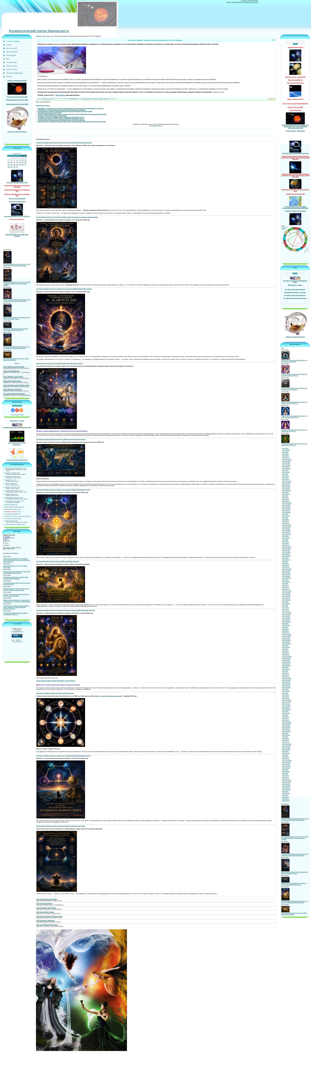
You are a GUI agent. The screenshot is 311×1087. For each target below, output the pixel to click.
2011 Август (285, 479)
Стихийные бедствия (11, 514)
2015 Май (285, 561)
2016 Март (285, 579)
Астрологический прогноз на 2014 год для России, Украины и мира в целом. (16, 589)
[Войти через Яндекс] (17, 410)
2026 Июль (285, 798)
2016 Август (286, 589)
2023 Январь (286, 729)
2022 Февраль (286, 709)
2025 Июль (285, 777)
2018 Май (285, 627)
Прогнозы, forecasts (11, 511)
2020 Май (285, 671)
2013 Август (286, 523)
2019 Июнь (285, 651)
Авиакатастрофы (10, 504)
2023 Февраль (286, 731)
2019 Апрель (286, 647)
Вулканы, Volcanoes (11, 473)
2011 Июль (285, 477)
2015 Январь (286, 554)
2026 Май (285, 795)
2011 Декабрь (286, 486)
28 (8, 167)
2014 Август (286, 545)
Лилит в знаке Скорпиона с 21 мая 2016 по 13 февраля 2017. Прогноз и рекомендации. (16, 600)
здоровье (106, 98)
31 (17, 167)
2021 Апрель (286, 691)
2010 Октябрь (286, 461)
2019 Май (285, 649)
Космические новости (11, 518)
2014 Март (285, 536)
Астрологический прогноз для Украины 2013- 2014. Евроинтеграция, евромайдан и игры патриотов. (16, 560)
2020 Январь (286, 663)
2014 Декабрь (286, 552)
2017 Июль (285, 609)
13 (25, 160)
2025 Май (285, 773)
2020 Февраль (286, 665)
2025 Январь (286, 767)
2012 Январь (286, 488)
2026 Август (286, 800)
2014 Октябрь (286, 548)
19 (22, 162)
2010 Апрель (286, 450)
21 (8, 165)
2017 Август (286, 611)
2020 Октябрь (286, 680)
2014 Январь (286, 532)
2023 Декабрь (286, 749)
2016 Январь (286, 576)
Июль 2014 (17, 153)
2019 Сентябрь (286, 656)
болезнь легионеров (87, 98)
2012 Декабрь (286, 508)
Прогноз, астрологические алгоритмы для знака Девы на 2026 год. (294, 444)
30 (14, 167)
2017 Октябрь (286, 614)
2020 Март (285, 667)
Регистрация (246, 2)
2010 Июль (285, 455)
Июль (48, 36)
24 (17, 165)
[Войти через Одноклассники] (21, 410)
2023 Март (285, 733)
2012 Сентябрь (286, 503)
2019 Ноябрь (286, 660)
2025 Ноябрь (286, 784)
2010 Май (285, 452)
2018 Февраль (286, 621)
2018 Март (285, 623)
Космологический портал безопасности (39, 31)
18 (20, 162)
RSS (256, 2)
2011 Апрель (286, 472)
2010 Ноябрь (286, 463)
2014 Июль (285, 543)
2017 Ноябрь (286, 616)
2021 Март (285, 689)
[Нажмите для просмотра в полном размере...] (56, 208)
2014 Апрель (286, 538)
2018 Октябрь (286, 636)
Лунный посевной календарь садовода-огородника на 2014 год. (15, 613)
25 (20, 165)
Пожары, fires (9, 480)
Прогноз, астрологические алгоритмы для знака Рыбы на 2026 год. (294, 361)
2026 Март (285, 791)
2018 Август (286, 632)
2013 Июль (285, 521)
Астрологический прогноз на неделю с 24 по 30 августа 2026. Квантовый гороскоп (17, 264)
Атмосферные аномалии (12, 497)
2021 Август (286, 698)
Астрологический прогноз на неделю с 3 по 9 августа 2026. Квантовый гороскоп (16, 347)
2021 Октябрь (286, 702)
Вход (252, 2)
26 (22, 165)
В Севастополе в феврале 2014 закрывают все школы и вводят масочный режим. (65, 111)
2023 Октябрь (286, 746)
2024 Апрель (286, 753)
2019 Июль (285, 652)
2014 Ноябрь (286, 550)
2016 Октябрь (286, 592)
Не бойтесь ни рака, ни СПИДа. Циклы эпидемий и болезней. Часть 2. (61, 118)
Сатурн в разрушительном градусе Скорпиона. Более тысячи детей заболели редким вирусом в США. (72, 114)
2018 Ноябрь (286, 638)
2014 (43, 36)
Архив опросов (16, 547)
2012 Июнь (285, 497)
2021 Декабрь (286, 705)
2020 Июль (285, 674)
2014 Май (285, 539)
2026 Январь (286, 788)
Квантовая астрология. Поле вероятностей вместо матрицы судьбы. (16, 318)
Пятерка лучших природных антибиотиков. (52, 115)
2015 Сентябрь (286, 569)
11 (20, 160)
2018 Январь (286, 620)
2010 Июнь (285, 454)
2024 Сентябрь (286, 760)
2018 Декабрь (286, 640)
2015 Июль (285, 565)
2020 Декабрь (286, 684)
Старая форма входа (17, 415)
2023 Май (285, 736)
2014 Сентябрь (286, 547)
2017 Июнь (285, 607)
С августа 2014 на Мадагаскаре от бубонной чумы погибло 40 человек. (61, 120)
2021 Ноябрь (286, 704)
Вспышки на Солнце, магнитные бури (16, 516)
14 (8, 162)
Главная (38, 36)
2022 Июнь (285, 716)
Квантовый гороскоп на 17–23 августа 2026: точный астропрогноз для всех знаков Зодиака (16, 283)
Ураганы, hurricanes (11, 487)
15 (11, 162)
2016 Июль (285, 587)
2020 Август (286, 676)
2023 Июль (285, 740)
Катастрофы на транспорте (13, 507)
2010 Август (286, 457)
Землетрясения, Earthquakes (14, 468)
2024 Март (285, 751)
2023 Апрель (286, 735)
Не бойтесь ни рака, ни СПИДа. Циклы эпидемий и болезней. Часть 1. (61, 117)
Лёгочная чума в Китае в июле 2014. (50, 113)
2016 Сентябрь (286, 590)
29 (11, 167)
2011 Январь (286, 466)
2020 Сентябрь (286, 678)
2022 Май (285, 715)
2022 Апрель (286, 713)
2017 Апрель (286, 603)
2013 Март (285, 514)
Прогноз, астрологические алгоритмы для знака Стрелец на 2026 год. (294, 402)
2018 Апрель (286, 625)
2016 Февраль (286, 578)
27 (25, 165)
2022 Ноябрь (286, 725)
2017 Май (285, 605)
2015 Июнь (285, 563)
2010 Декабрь (286, 465)
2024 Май (285, 755)
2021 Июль (285, 696)
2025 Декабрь (286, 786)
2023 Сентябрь (286, 744)
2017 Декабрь (286, 618)
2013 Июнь (285, 519)
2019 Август (286, 654)
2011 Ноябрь (286, 485)
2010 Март (285, 448)
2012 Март (285, 492)
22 (11, 165)
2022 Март (285, 711)
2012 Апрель (286, 494)
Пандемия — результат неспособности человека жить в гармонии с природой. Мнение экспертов (70, 108)
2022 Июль (285, 718)
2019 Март (285, 645)
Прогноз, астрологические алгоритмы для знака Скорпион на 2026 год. (294, 416)
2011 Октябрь (286, 483)
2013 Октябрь (286, 527)
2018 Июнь (285, 629)
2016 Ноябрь (286, 594)
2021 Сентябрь (286, 700)
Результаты (6, 547)
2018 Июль (285, 631)
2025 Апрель (286, 771)
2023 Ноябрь (286, 747)
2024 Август (286, 758)
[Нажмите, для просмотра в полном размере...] (61, 73)
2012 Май (285, 496)
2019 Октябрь (286, 658)
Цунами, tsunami (10, 494)
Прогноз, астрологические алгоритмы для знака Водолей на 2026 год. (294, 374)
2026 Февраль (286, 789)
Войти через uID (17, 405)
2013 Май (285, 517)
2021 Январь (286, 685)
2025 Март (285, 769)
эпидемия (100, 98)
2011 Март (285, 470)
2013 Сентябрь (286, 525)
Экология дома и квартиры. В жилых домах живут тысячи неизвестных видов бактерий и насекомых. (72, 121)
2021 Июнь (285, 694)
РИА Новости (60, 95)
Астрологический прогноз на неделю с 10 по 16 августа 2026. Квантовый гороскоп (17, 300)
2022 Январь (286, 707)
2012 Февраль (286, 490)
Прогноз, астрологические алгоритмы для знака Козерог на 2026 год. (294, 388)
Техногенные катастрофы (13, 501)
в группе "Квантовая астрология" (110, 696)
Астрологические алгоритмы (13, 524)
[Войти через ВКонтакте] (13, 410)
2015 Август (286, 567)
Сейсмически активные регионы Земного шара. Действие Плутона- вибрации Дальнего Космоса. (16, 607)
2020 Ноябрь (286, 682)
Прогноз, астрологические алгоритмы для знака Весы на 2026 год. (294, 430)
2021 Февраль (286, 687)
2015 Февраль (286, 556)
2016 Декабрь (286, 596)
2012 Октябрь (286, 505)
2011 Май (285, 474)
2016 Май (285, 583)
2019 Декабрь (286, 662)
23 (14, 165)
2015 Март (285, 558)
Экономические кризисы (12, 490)
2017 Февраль (286, 600)
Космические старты (11, 509)
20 (25, 162)
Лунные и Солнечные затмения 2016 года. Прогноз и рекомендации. (16, 595)
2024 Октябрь (286, 762)
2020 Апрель (286, 669)
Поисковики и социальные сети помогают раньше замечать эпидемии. (61, 110)
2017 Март (285, 601)
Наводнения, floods (11, 476)
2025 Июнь (285, 775)
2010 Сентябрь (286, 459)
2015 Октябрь (286, 570)
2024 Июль (285, 757)
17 (17, 162)
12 (22, 160)
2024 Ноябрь (286, 764)
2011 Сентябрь (286, 481)
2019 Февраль (286, 643)
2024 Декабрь (286, 766)
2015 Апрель (286, 559)
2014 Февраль (286, 534)
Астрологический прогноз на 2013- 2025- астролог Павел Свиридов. (15, 577)
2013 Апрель (286, 516)
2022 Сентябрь (286, 722)
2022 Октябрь (286, 724)
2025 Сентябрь (286, 780)
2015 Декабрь (286, 574)
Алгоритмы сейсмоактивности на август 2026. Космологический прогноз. (15, 329)
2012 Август (286, 501)
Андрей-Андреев (73, 98)
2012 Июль (285, 499)
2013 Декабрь (286, 530)
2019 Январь (286, 642)
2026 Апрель (286, 793)
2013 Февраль (286, 512)
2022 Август (286, 720)
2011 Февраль (286, 468)
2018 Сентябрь (286, 634)
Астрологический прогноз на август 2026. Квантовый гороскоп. (16, 359)
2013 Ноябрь (286, 528)
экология (95, 98)
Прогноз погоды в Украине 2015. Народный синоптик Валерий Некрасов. (16, 572)
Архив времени (9, 521)
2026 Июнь (285, 797)
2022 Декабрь (286, 727)
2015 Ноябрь (286, 572)
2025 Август (286, 778)
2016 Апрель (286, 581)
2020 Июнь (285, 673)
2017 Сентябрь (286, 612)
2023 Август (286, 742)
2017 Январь (286, 598)
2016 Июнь (285, 585)
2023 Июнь (285, 738)
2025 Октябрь (286, 782)
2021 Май (285, 693)
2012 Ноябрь (286, 506)
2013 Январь (286, 510)
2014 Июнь (285, 541)
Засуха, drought (9, 483)
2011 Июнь (285, 475)
